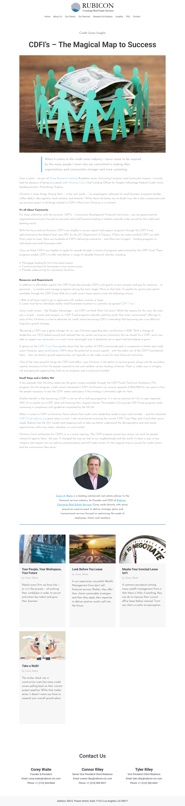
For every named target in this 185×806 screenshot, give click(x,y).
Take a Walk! (30, 666)
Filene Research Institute (63, 178)
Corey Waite (31, 578)
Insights (119, 17)
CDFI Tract (127, 303)
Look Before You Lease (87, 569)
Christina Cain (76, 182)
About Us (57, 17)
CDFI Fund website (30, 418)
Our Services (84, 17)
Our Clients (70, 17)
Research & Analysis (103, 17)
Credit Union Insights (92, 33)
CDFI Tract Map (48, 346)
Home (47, 17)
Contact (136, 17)
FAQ (128, 17)
